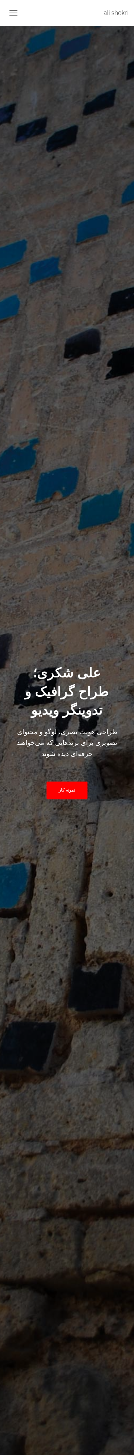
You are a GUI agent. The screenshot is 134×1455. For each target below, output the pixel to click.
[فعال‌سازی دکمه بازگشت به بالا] (15, 1440)
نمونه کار (67, 790)
